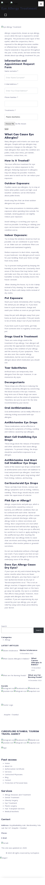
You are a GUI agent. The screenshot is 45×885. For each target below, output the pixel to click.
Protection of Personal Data (16, 783)
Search (4, 626)
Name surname (11, 71)
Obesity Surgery (11, 800)
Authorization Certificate (14, 769)
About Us (8, 766)
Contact (8, 780)
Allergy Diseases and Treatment (18, 795)
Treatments (10, 110)
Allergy (7, 640)
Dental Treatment (12, 797)
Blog (6, 777)
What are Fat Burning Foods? (35, 676)
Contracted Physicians (14, 774)
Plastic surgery (11, 806)
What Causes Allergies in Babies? (36, 661)
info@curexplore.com (16, 838)
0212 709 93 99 (10, 726)
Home (7, 763)
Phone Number (11, 97)
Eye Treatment (11, 803)
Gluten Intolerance (28, 650)
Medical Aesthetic (12, 811)
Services (8, 772)
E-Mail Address (11, 84)
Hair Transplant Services (15, 809)
